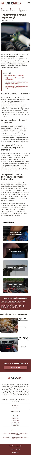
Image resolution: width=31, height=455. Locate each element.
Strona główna (5, 10)
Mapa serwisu (15, 449)
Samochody (13, 10)
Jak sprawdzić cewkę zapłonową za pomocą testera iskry (16, 87)
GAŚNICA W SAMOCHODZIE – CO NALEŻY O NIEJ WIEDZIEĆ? (15, 434)
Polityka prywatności (15, 446)
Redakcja (15, 406)
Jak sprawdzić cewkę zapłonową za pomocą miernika (16, 83)
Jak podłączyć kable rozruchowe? (15, 285)
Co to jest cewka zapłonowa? (15, 75)
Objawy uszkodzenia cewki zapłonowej (14, 78)
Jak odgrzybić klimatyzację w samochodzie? (24, 339)
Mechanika (15, 418)
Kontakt (15, 408)
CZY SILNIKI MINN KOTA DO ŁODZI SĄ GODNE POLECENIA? (15, 438)
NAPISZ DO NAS (15, 367)
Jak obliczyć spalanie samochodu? (15, 268)
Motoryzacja (15, 423)
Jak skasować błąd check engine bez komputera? (15, 251)
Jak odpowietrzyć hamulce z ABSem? (15, 233)
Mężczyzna (15, 420)
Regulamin (15, 452)
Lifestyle (15, 416)
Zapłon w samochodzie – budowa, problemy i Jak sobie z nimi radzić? (23, 320)
